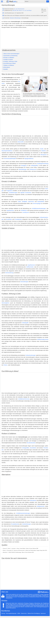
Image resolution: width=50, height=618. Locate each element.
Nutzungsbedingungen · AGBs (13, 613)
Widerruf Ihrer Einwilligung (34, 613)
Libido (19, 201)
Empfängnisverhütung (42, 163)
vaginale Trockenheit (25, 192)
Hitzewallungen (23, 169)
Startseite (12, 17)
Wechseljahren (5, 303)
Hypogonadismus (28, 158)
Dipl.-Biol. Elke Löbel (16, 10)
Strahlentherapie (26, 524)
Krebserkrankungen (30, 355)
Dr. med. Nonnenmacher (19, 8)
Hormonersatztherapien (10, 158)
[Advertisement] (25, 39)
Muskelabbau (40, 201)
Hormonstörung (9, 272)
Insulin (41, 148)
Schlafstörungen (13, 192)
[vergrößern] (47, 93)
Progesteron (9, 190)
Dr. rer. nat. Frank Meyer (26, 10)
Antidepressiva (40, 506)
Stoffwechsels (29, 267)
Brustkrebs (9, 219)
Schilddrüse (24, 210)
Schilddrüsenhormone (23, 399)
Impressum (43, 613)
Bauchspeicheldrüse (7, 150)
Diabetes (43, 150)
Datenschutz (24, 613)
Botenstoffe (21, 142)
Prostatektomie (15, 524)
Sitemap (3, 613)
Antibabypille (34, 165)
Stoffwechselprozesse (42, 339)
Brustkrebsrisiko (31, 442)
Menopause (43, 154)
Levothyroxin (25, 212)
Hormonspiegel (37, 203)
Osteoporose (32, 169)
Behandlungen (18, 17)
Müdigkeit (24, 201)
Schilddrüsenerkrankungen (39, 208)
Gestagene (24, 165)
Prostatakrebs (18, 219)
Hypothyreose (10, 210)
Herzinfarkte (33, 447)
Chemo (5, 365)
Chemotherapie (24, 281)
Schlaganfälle (25, 447)
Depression (31, 201)
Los (47, 1)
